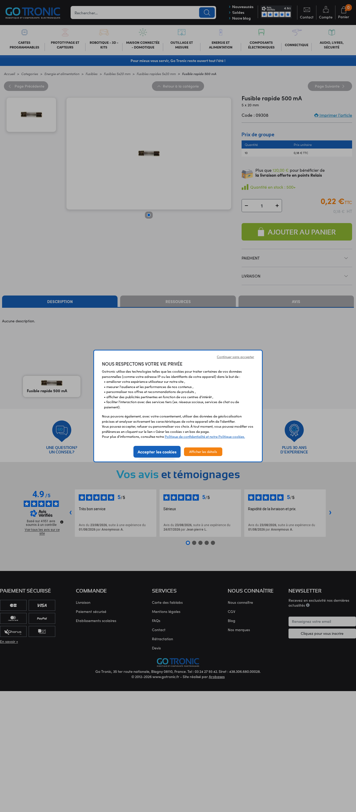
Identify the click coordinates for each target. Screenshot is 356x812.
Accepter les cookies (157, 451)
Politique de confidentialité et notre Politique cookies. (205, 436)
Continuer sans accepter (235, 356)
